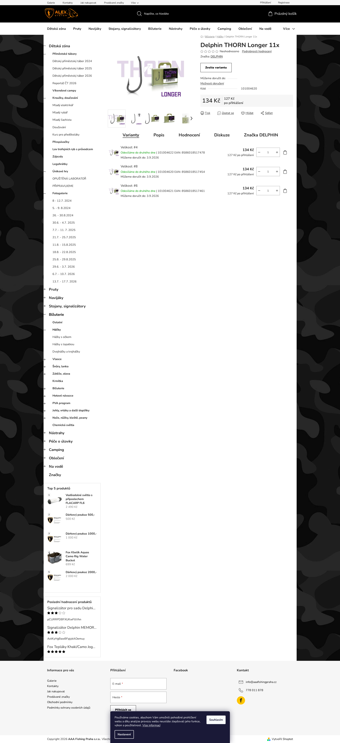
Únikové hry (60, 171)
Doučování (59, 127)
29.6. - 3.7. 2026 (63, 267)
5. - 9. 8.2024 (61, 208)
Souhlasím (216, 720)
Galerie (51, 2)
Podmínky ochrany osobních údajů (68, 708)
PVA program (61, 403)
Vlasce (57, 359)
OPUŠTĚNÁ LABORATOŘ (69, 179)
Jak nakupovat (88, 2)
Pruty (53, 289)
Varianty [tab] (131, 135)
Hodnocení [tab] (189, 135)
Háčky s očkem (61, 337)
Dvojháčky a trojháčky (66, 352)
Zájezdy (57, 157)
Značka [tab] (261, 135)
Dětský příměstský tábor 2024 (72, 61)
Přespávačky (60, 142)
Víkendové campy (64, 91)
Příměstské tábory (64, 54)
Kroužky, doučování (65, 98)
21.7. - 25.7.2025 (64, 237)
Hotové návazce (62, 396)
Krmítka (57, 381)
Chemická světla (63, 425)
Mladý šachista (61, 120)
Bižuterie (56, 314)
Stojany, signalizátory (67, 306)
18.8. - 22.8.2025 (64, 252)
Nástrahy (56, 432)
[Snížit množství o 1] (259, 152)
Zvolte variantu (216, 68)
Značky (55, 474)
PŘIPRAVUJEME (62, 186)
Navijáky (56, 297)
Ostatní (57, 322)
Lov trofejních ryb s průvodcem (72, 149)
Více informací (151, 725)
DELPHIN (217, 56)
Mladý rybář (60, 112)
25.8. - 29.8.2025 (64, 259)
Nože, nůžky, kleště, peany (69, 418)
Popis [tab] (158, 135)
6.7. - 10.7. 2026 (63, 274)
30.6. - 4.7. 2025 (63, 223)
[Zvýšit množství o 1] (277, 152)
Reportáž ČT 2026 (64, 83)
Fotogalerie (60, 193)
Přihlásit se (123, 710)
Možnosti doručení (212, 83)
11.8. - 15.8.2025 (64, 245)
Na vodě (56, 466)
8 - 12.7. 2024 (62, 201)
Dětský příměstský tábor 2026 (72, 76)
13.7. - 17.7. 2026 (64, 282)
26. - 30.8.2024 (62, 215)
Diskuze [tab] (222, 135)
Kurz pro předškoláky (65, 135)
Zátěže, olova (61, 374)
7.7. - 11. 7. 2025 (63, 230)
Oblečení (56, 458)
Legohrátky (59, 164)
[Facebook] (241, 700)
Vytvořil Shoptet (282, 739)
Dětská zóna (59, 46)
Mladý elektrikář (62, 105)
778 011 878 (254, 690)
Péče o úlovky (61, 441)
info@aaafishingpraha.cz (261, 682)
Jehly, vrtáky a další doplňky (70, 410)
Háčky (56, 330)
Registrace (283, 2)
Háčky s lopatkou (63, 344)
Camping (56, 449)
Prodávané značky (114, 2)
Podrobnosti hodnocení (257, 51)
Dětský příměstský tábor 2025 (72, 68)
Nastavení (124, 734)
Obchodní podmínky (59, 702)
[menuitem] (56, 29)
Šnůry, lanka (60, 366)
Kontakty (68, 2)
